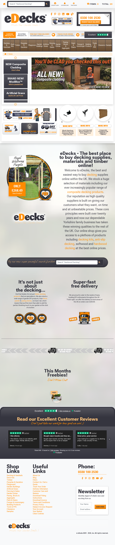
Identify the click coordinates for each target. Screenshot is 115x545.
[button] (6, 45)
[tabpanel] (94, 19)
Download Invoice (40, 500)
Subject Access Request (42, 507)
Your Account (38, 509)
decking (92, 174)
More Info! (67, 126)
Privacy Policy (38, 505)
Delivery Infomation (40, 489)
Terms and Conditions (41, 502)
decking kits (85, 239)
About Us (36, 475)
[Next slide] (15, 103)
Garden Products (9, 35)
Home (11, 54)
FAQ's (35, 480)
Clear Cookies (38, 514)
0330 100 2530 (90, 18)
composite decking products (85, 192)
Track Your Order (39, 487)
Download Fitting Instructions (39, 497)
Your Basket (37, 511)
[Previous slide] (15, 57)
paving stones (27, 301)
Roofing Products (22, 35)
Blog (34, 478)
